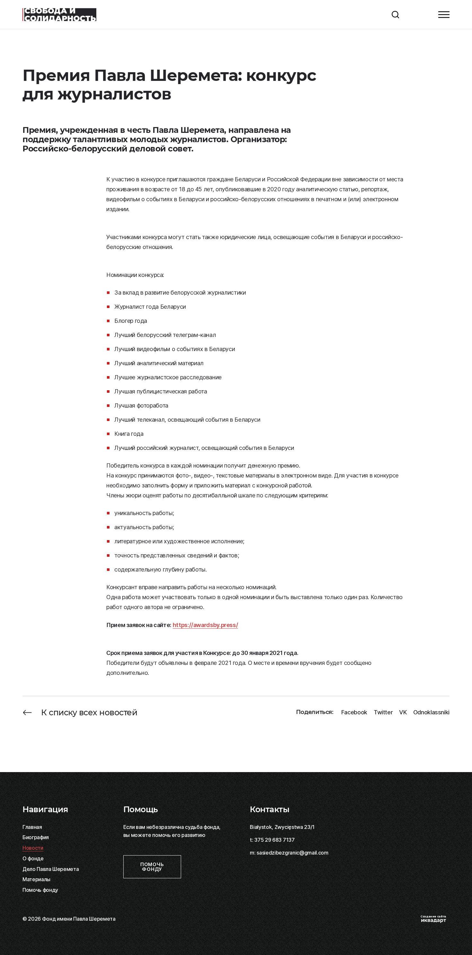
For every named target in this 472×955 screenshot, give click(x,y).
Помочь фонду (40, 890)
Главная (32, 827)
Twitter (383, 712)
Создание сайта (433, 916)
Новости (32, 848)
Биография (35, 837)
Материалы (36, 879)
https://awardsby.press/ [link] (205, 625)
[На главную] (59, 14)
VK (402, 712)
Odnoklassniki (431, 712)
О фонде (33, 858)
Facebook (354, 712)
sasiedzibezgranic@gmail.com (292, 852)
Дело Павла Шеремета (50, 869)
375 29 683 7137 (274, 840)
